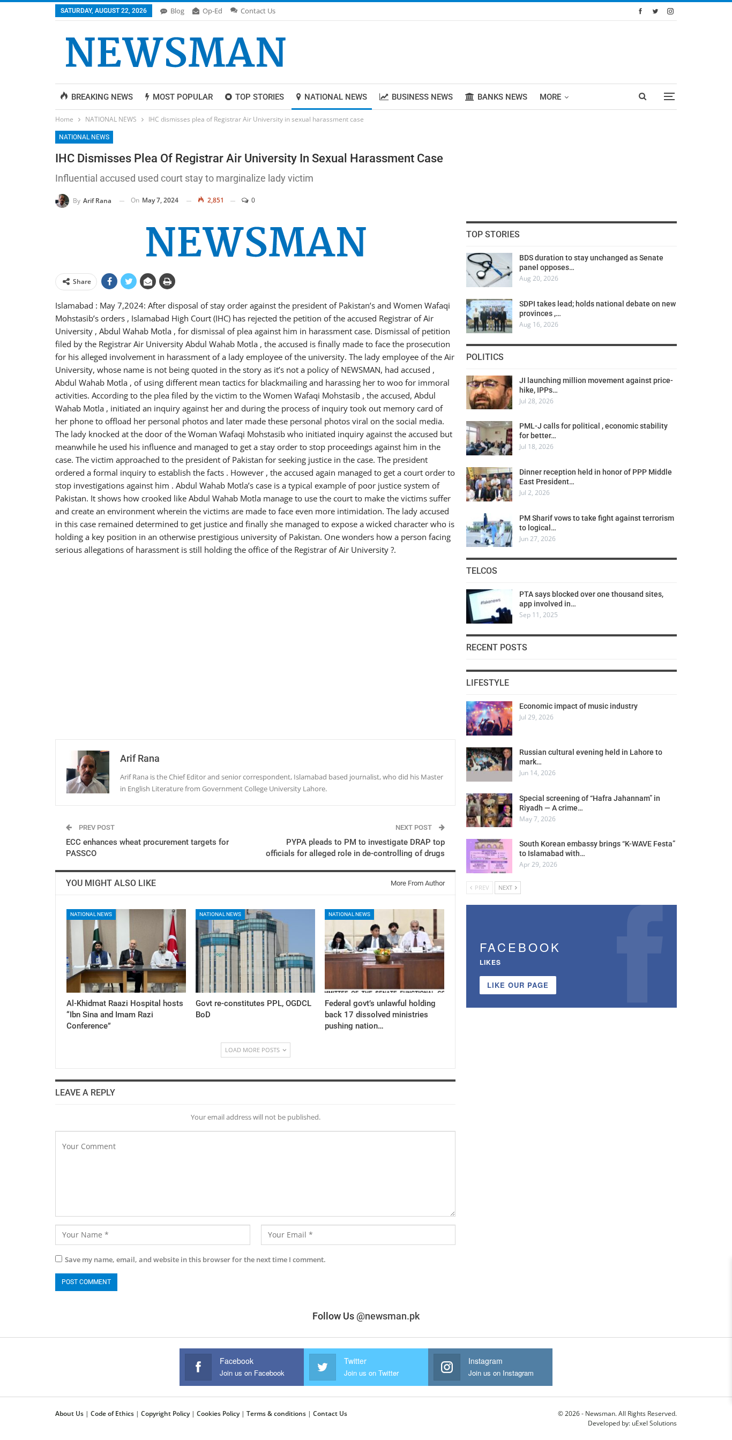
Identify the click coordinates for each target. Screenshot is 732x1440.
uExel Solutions (654, 1423)
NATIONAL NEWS (335, 97)
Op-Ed (212, 11)
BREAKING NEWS (102, 97)
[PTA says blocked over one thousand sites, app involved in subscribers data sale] (489, 606)
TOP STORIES (259, 97)
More (550, 97)
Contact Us (258, 11)
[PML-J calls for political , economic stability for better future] (489, 438)
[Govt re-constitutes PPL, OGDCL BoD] (255, 951)
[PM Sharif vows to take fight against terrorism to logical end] (489, 530)
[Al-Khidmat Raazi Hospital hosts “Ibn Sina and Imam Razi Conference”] (126, 951)
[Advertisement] (255, 642)
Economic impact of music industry (578, 706)
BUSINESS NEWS (422, 97)
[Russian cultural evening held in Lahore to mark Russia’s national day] (489, 764)
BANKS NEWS (502, 97)
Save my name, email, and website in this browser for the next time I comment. (195, 1259)
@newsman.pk (388, 1316)
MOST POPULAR (183, 97)
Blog (177, 11)
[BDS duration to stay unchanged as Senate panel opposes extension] (489, 270)
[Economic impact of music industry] (489, 718)
